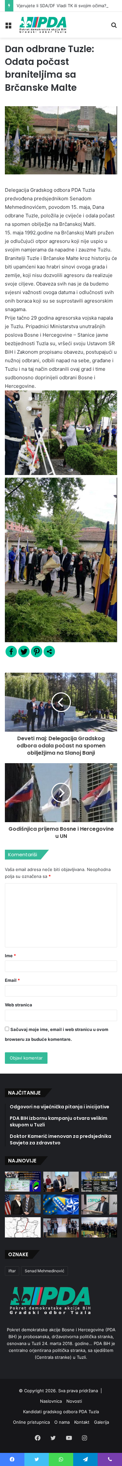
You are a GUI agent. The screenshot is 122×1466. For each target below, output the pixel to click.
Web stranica (18, 1004)
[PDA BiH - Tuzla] (42, 24)
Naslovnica (51, 1401)
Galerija (101, 1422)
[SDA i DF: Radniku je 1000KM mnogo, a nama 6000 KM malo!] (23, 1182)
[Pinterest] (36, 651)
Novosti (74, 1401)
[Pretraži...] (114, 27)
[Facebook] (11, 651)
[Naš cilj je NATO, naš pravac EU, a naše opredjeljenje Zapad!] (61, 1205)
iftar (12, 1270)
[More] (49, 651)
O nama (62, 1422)
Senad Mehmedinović (44, 1270)
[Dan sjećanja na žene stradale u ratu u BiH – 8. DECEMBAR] (61, 1227)
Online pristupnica (31, 1422)
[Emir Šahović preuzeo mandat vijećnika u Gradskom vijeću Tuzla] (61, 1182)
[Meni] (8, 27)
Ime (10, 955)
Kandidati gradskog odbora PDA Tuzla (61, 1411)
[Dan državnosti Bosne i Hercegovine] (99, 1227)
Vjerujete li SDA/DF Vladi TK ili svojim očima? (61, 5)
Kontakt (81, 1422)
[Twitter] (24, 651)
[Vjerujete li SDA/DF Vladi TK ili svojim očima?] (99, 1182)
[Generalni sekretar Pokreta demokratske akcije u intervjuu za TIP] (99, 1205)
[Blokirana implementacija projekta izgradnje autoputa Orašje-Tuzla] (23, 1227)
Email (12, 980)
